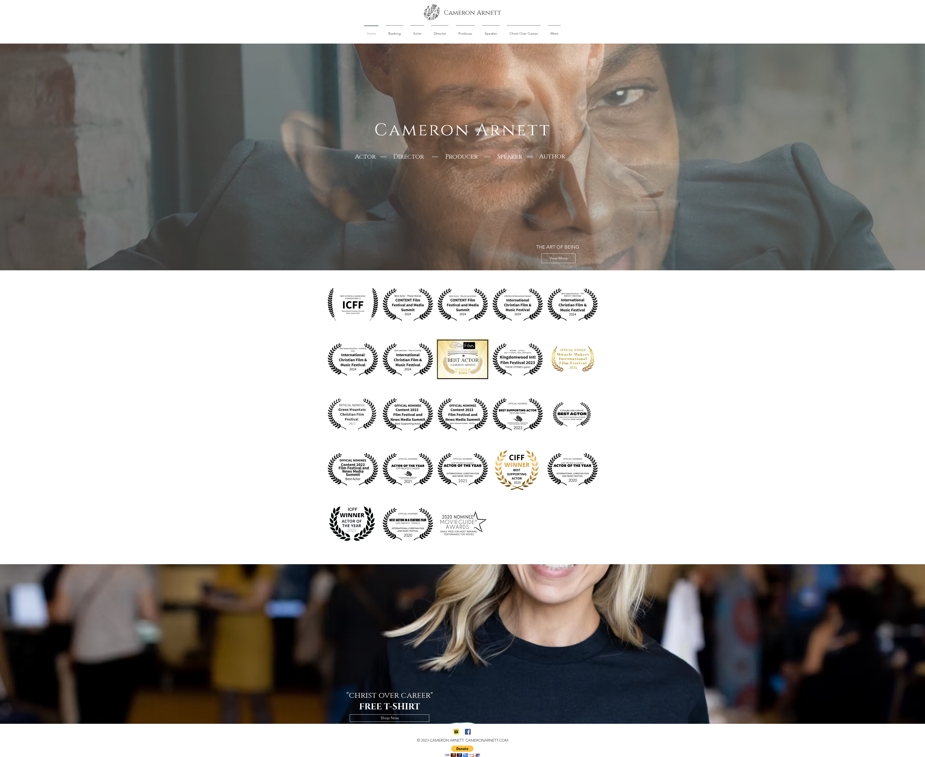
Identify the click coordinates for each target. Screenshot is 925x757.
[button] (462, 751)
